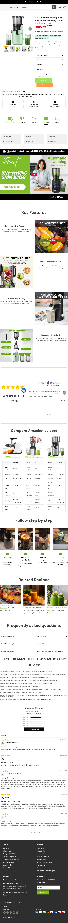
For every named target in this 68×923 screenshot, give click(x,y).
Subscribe (42, 892)
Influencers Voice (9, 862)
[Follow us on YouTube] (14, 912)
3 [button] (34, 832)
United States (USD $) (10, 902)
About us (6, 848)
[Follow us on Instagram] (7, 912)
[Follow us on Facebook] (4, 912)
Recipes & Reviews (43, 857)
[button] (39, 23)
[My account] (60, 7)
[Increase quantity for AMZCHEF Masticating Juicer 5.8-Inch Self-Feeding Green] (46, 75)
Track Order (41, 851)
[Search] (54, 7)
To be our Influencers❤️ (11, 859)
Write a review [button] (34, 729)
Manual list (40, 854)
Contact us (40, 848)
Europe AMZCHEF (9, 854)
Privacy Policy (7, 865)
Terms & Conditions (9, 868)
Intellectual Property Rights (46, 871)
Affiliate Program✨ (9, 857)
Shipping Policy (42, 859)
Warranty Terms (42, 865)
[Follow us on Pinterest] (11, 912)
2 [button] (31, 832)
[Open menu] (4, 7)
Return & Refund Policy (44, 862)
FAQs (38, 868)
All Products (7, 851)
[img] (5, 740)
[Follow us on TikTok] (17, 912)
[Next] (30, 29)
